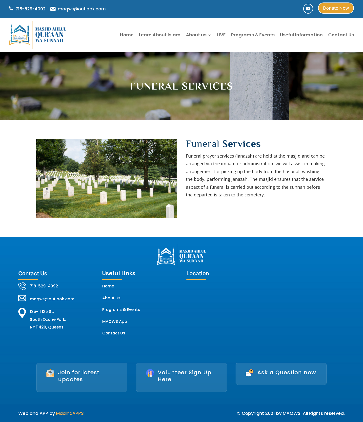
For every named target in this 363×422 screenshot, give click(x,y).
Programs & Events (253, 35)
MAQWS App (114, 321)
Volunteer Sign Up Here (184, 376)
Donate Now (336, 8)
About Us (111, 298)
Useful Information (301, 35)
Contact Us (341, 35)
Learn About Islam (160, 35)
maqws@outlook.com (81, 9)
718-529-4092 (30, 9)
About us (196, 35)
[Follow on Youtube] (308, 9)
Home (127, 35)
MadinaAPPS (70, 413)
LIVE (221, 35)
